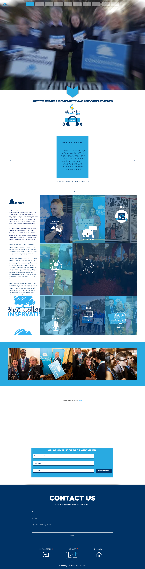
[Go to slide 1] (70, 191)
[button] (24, 364)
